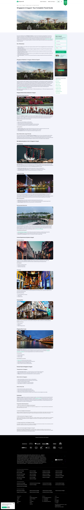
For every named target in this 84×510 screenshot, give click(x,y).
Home (17, 5)
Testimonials (19, 501)
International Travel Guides (61, 78)
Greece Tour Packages (33, 478)
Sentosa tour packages (39, 228)
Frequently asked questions (33, 497)
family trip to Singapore (49, 38)
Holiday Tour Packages (51, 1)
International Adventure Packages (22, 484)
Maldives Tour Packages (33, 472)
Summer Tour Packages (33, 484)
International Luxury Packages (47, 484)
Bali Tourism (57, 81)
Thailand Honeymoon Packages (47, 490)
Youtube (57, 502)
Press (18, 502)
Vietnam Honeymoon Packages (60, 490)
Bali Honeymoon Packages (21, 490)
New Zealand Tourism (59, 91)
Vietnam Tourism (58, 82)
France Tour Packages (33, 475)
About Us (18, 497)
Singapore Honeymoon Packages (22, 492)
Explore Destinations (43, 1)
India (8, 507)
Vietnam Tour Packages (58, 472)
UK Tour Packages (19, 478)
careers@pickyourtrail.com (47, 501)
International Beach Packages (59, 483)
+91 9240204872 (45, 498)
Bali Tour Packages (19, 472)
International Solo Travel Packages (22, 486)
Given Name (58, 41)
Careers (18, 498)
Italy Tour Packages (32, 477)
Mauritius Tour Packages (59, 477)
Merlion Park (20, 360)
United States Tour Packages (59, 475)
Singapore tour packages (22, 87)
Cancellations (31, 501)
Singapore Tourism (58, 88)
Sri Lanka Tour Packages (20, 475)
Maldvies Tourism (58, 79)
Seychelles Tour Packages (46, 472)
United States (4, 507)
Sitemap (31, 502)
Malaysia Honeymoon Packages (34, 492)
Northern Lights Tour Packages (59, 484)
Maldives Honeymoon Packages (34, 490)
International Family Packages (47, 483)
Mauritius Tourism (58, 85)
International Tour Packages (21, 483)
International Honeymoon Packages (35, 483)
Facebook (57, 497)
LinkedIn (57, 501)
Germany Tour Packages (46, 477)
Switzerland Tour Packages (46, 475)
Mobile (61, 47)
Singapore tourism (38, 398)
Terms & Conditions (32, 498)
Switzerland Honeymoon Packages (48, 492)
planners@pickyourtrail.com (47, 497)
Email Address (58, 44)
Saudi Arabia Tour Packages (21, 477)
